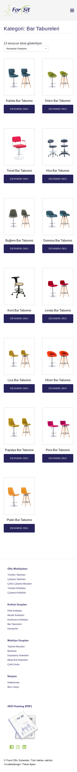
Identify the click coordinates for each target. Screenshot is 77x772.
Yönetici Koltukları (16, 588)
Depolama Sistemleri (18, 655)
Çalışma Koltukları (16, 592)
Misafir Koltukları (15, 615)
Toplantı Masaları (16, 646)
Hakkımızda (13, 682)
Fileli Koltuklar (14, 610)
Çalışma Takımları (16, 579)
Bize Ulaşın (13, 687)
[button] (70, 10)
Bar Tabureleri (14, 624)
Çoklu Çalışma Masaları (19, 583)
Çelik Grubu (13, 664)
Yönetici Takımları (16, 575)
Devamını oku (19, 109)
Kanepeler (12, 628)
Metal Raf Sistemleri (17, 660)
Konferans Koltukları (17, 619)
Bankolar (12, 651)
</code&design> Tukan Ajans (20, 764)
